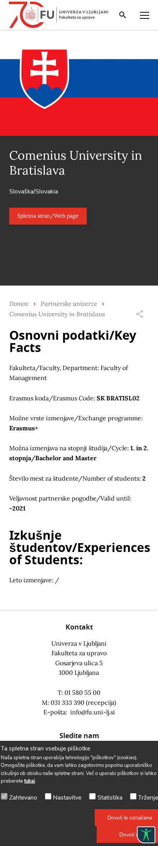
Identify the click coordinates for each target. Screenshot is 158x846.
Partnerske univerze (69, 303)
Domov (18, 303)
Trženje (148, 797)
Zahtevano (23, 797)
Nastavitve (67, 797)
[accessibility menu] (146, 834)
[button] (48, 216)
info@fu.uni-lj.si (92, 712)
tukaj (29, 781)
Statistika (109, 797)
